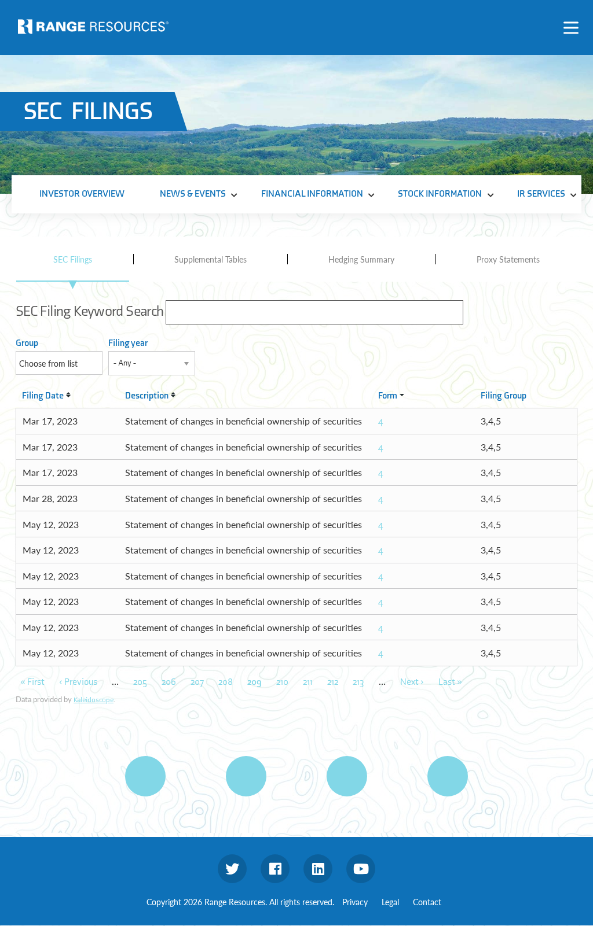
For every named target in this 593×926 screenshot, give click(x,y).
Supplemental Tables (210, 259)
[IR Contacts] (447, 776)
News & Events (193, 194)
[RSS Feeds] (246, 776)
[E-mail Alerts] (347, 776)
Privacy (355, 901)
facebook (275, 868)
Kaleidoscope (94, 699)
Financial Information (312, 194)
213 (358, 682)
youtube (360, 868)
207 (197, 682)
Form (387, 395)
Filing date (43, 395)
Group (27, 343)
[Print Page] (145, 776)
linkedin (317, 868)
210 (282, 682)
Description (147, 395)
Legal (390, 901)
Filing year (128, 343)
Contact (427, 901)
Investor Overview (82, 194)
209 (254, 682)
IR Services (541, 194)
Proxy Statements (508, 259)
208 (225, 682)
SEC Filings (72, 259)
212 (332, 682)
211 (308, 682)
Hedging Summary (361, 259)
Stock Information (440, 194)
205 (140, 682)
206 (169, 682)
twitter (232, 868)
